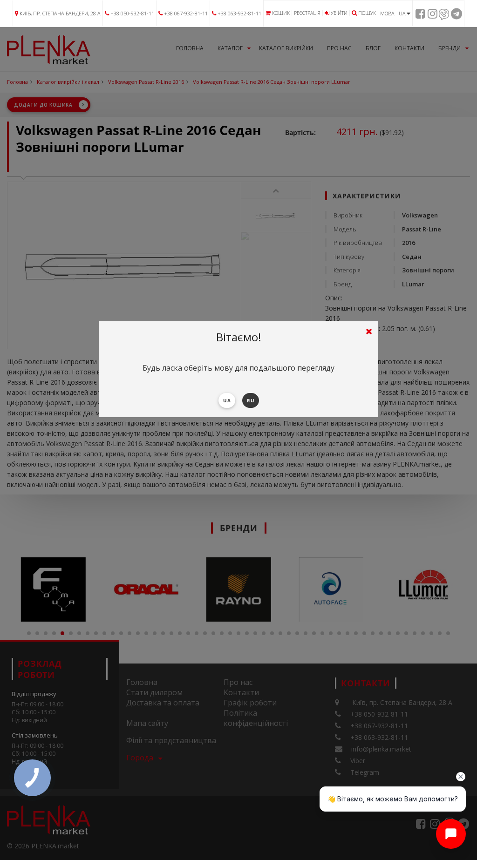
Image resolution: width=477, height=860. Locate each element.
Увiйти (339, 13)
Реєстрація (307, 13)
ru (250, 400)
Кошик (281, 13)
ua (227, 400)
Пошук (367, 13)
